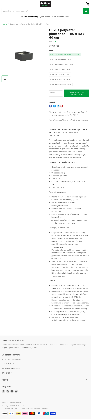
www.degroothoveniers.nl (39, 408)
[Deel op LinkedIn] (58, 106)
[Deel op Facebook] (50, 106)
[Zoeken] (86, 11)
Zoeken (5, 403)
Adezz (55, 41)
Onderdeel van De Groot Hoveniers (15, 408)
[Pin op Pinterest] (61, 106)
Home (4, 24)
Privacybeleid (15, 403)
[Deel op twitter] (54, 106)
